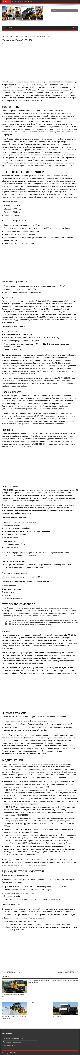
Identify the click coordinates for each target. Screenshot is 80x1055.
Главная (6, 36)
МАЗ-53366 (57, 1016)
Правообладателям (9, 1045)
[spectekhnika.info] (22, 19)
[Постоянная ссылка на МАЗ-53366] (65, 1014)
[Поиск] (76, 10)
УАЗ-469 (31, 1002)
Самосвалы (18, 43)
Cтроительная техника (27, 36)
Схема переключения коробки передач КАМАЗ (38, 981)
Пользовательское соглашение (13, 1038)
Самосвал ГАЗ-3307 (13, 972)
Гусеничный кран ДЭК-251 (65, 972)
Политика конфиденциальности (13, 1042)
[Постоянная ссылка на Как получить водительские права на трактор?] (14, 1014)
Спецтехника (14, 36)
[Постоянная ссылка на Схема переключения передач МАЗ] (14, 992)
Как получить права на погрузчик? (22, 1)
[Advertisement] (40, 62)
